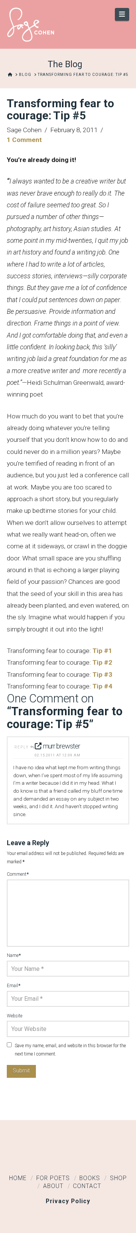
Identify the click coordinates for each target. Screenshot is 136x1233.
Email (13, 985)
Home (17, 1178)
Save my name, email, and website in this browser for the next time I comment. (70, 1050)
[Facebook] (44, 1157)
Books (89, 1178)
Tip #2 (102, 662)
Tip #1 (102, 650)
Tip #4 (102, 686)
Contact (87, 1186)
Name (14, 955)
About (53, 1186)
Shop (118, 1178)
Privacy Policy (68, 1201)
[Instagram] (91, 1157)
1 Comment (24, 140)
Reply (22, 747)
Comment (18, 874)
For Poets (53, 1178)
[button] (122, 14)
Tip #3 (102, 674)
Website (14, 1015)
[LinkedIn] (68, 1157)
